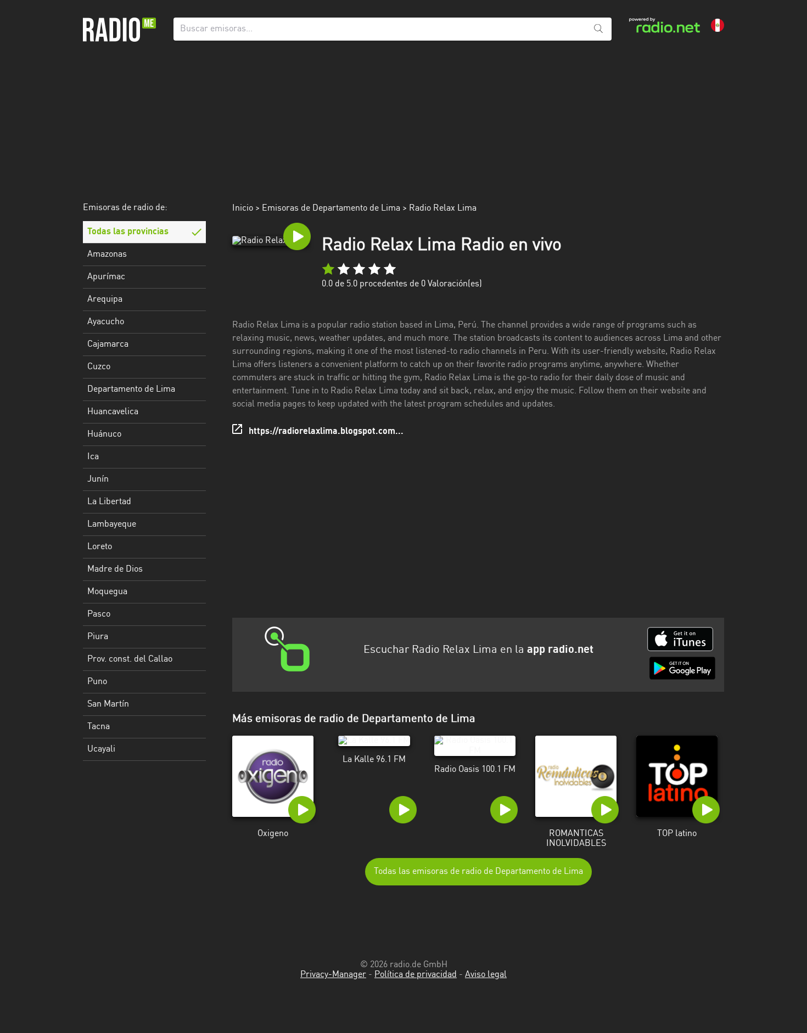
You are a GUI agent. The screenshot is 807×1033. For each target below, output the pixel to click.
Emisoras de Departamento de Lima (331, 208)
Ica (93, 457)
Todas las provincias (128, 232)
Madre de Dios (115, 569)
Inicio (242, 208)
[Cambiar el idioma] (717, 25)
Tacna (98, 726)
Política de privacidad (415, 974)
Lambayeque (111, 524)
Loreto (99, 547)
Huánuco (104, 434)
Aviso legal (486, 974)
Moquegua (107, 592)
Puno (97, 682)
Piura (97, 637)
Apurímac (106, 277)
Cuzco (98, 367)
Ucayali (101, 749)
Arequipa (104, 299)
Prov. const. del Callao (129, 659)
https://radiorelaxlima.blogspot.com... (326, 431)
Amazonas (107, 254)
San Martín (108, 704)
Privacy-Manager (333, 974)
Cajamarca (107, 344)
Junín (98, 479)
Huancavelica (112, 412)
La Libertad (109, 502)
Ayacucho (105, 322)
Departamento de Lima (131, 389)
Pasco (98, 614)
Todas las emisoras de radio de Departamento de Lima (478, 871)
